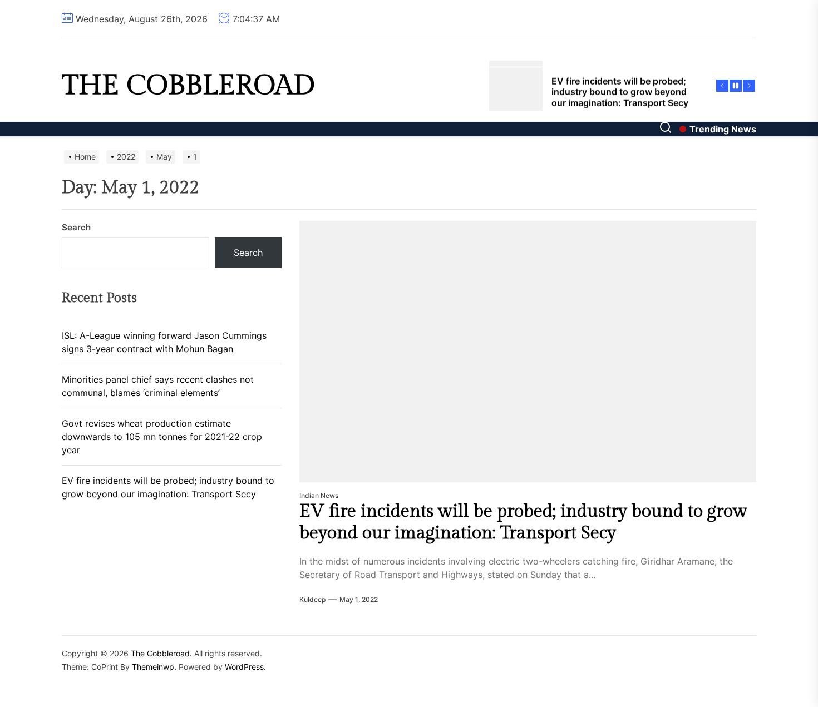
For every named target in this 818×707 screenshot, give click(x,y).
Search (76, 227)
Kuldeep (312, 599)
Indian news (318, 495)
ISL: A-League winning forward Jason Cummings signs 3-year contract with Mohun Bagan (164, 342)
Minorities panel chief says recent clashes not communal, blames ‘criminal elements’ (158, 386)
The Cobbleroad (188, 86)
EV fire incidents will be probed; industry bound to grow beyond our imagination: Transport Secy (523, 522)
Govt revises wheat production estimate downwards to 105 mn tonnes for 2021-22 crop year (162, 437)
